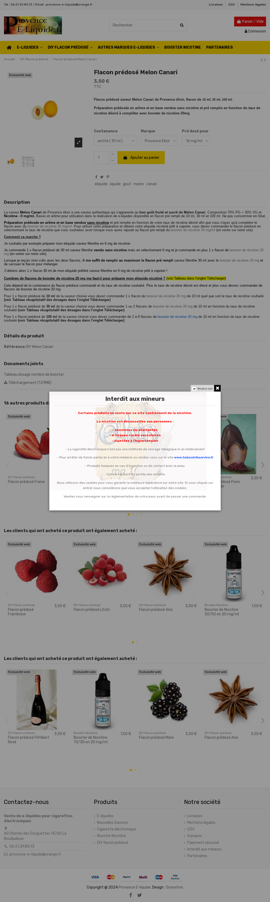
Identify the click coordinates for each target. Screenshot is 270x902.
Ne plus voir (205, 388)
